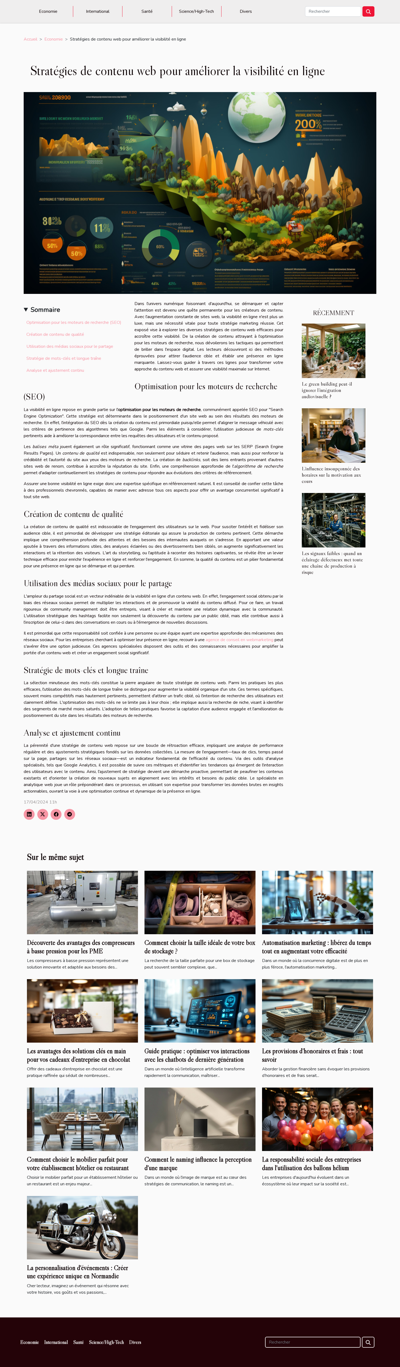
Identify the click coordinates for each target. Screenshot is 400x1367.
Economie (48, 11)
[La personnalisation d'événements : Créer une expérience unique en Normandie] (82, 1227)
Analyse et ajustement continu (55, 370)
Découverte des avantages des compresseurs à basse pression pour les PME (81, 947)
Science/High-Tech (196, 11)
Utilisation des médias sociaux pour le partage (69, 346)
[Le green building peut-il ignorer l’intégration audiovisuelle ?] (333, 351)
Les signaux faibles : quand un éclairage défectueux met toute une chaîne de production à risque (332, 562)
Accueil (30, 39)
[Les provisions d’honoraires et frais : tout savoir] (317, 1011)
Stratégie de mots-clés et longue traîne (63, 358)
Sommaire (45, 309)
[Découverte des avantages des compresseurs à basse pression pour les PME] (82, 902)
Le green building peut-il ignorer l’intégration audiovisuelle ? (327, 390)
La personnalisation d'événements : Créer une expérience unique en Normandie (77, 1272)
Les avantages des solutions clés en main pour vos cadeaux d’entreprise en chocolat (78, 1055)
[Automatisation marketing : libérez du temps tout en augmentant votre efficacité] (317, 902)
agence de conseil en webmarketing (239, 640)
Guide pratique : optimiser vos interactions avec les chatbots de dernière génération (197, 1055)
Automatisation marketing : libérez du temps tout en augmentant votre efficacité (316, 947)
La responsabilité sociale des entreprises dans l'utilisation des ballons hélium (311, 1163)
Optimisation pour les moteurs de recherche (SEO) (73, 322)
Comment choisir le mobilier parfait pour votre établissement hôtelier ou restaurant (78, 1163)
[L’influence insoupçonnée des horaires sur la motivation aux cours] (333, 435)
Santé (147, 11)
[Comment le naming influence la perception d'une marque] (200, 1119)
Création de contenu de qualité (55, 334)
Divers (246, 11)
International (97, 11)
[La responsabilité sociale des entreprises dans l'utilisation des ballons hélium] (317, 1119)
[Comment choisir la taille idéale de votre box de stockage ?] (200, 902)
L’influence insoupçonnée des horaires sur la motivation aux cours (331, 474)
